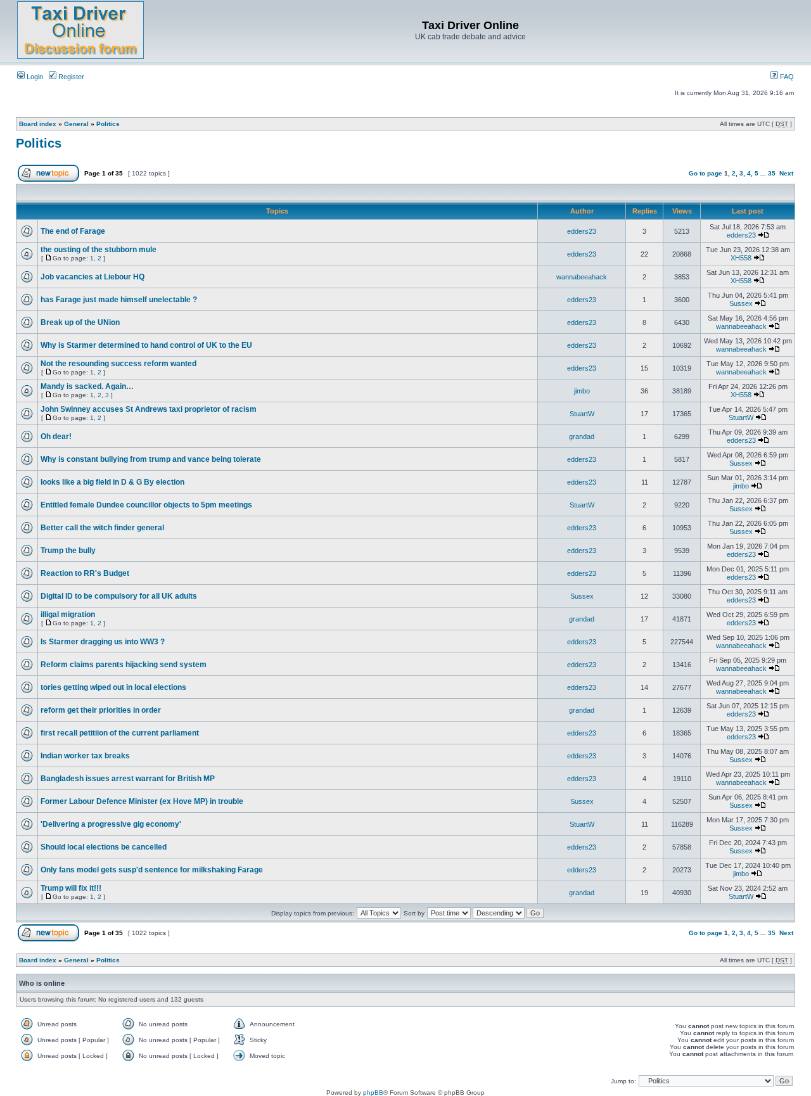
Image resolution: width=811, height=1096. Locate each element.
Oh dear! (56, 436)
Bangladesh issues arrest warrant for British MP (128, 778)
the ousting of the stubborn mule (98, 249)
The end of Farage (73, 231)
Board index (37, 123)
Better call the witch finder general (102, 527)
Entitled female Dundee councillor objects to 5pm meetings (146, 504)
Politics (108, 123)
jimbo (582, 391)
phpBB (373, 1092)
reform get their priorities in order (101, 710)
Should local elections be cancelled (104, 847)
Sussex (741, 303)
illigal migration (68, 614)
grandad (581, 436)
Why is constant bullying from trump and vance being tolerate (151, 459)
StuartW (582, 413)
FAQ (786, 76)
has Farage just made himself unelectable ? (119, 299)
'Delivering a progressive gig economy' (111, 824)
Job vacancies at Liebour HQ (92, 276)
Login (34, 76)
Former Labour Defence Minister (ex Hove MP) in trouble (142, 801)
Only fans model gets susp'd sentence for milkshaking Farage (152, 869)
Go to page (705, 173)
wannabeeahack (581, 277)
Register (70, 76)
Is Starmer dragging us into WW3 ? (103, 641)
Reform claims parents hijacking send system (124, 664)
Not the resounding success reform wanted (118, 363)
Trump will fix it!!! (71, 888)
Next (786, 173)
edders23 (581, 231)
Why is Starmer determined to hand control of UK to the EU (146, 345)
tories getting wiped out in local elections (113, 687)
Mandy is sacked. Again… (87, 386)
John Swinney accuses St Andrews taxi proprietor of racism (149, 409)
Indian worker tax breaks (85, 755)
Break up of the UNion (80, 322)
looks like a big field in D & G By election (112, 482)
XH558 (741, 258)
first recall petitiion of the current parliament (120, 733)
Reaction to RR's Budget (85, 573)
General (76, 123)
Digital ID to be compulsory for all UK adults (119, 596)
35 (772, 173)
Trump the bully (68, 550)
